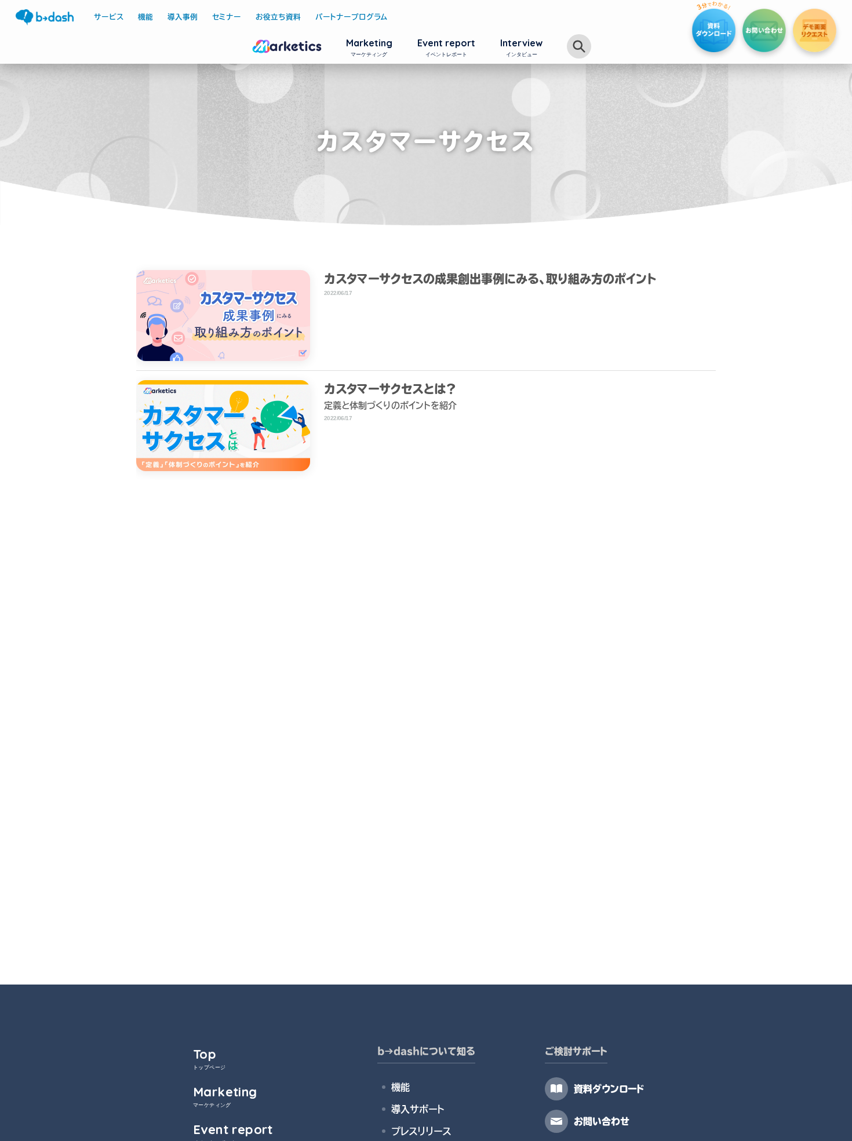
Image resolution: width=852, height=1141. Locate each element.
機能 (400, 1087)
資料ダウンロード (609, 1088)
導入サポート (417, 1109)
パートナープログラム (351, 17)
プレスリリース (421, 1131)
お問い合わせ (601, 1121)
